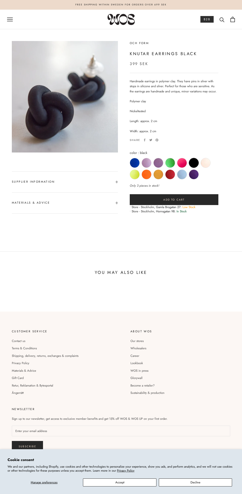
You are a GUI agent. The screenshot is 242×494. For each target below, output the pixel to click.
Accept (119, 482)
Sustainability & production (147, 393)
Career (134, 356)
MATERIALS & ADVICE (31, 203)
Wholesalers (138, 348)
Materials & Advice (24, 370)
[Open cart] (232, 19)
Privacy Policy (125, 470)
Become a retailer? (142, 385)
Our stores (137, 341)
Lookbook (136, 363)
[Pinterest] (157, 140)
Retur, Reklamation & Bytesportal (32, 385)
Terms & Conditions (24, 348)
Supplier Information (33, 182)
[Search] (222, 19)
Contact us (18, 341)
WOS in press (139, 370)
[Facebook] (144, 140)
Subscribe (27, 446)
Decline (195, 482)
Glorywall (136, 378)
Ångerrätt (18, 393)
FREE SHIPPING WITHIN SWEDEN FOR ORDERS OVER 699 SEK (121, 4)
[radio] (135, 163)
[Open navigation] (10, 19)
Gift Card (18, 378)
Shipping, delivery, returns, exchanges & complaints (45, 356)
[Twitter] (150, 140)
